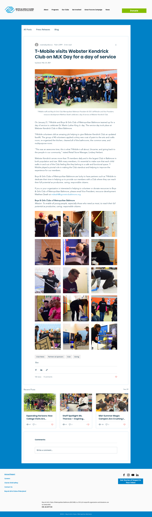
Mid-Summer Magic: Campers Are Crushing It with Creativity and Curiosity (112, 417)
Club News (40, 357)
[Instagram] (128, 475)
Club (69, 357)
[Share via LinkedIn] (41, 370)
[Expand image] (48, 224)
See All (125, 389)
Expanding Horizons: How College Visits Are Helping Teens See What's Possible (39, 417)
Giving (76, 357)
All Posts (28, 29)
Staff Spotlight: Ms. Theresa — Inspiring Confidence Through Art (75, 417)
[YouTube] (133, 475)
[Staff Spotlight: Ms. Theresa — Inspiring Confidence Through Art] (76, 402)
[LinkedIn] (137, 475)
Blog (57, 29)
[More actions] (116, 44)
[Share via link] (47, 370)
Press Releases (43, 29)
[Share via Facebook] (36, 370)
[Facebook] (124, 475)
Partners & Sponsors (55, 357)
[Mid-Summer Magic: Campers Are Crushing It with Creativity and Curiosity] (112, 402)
